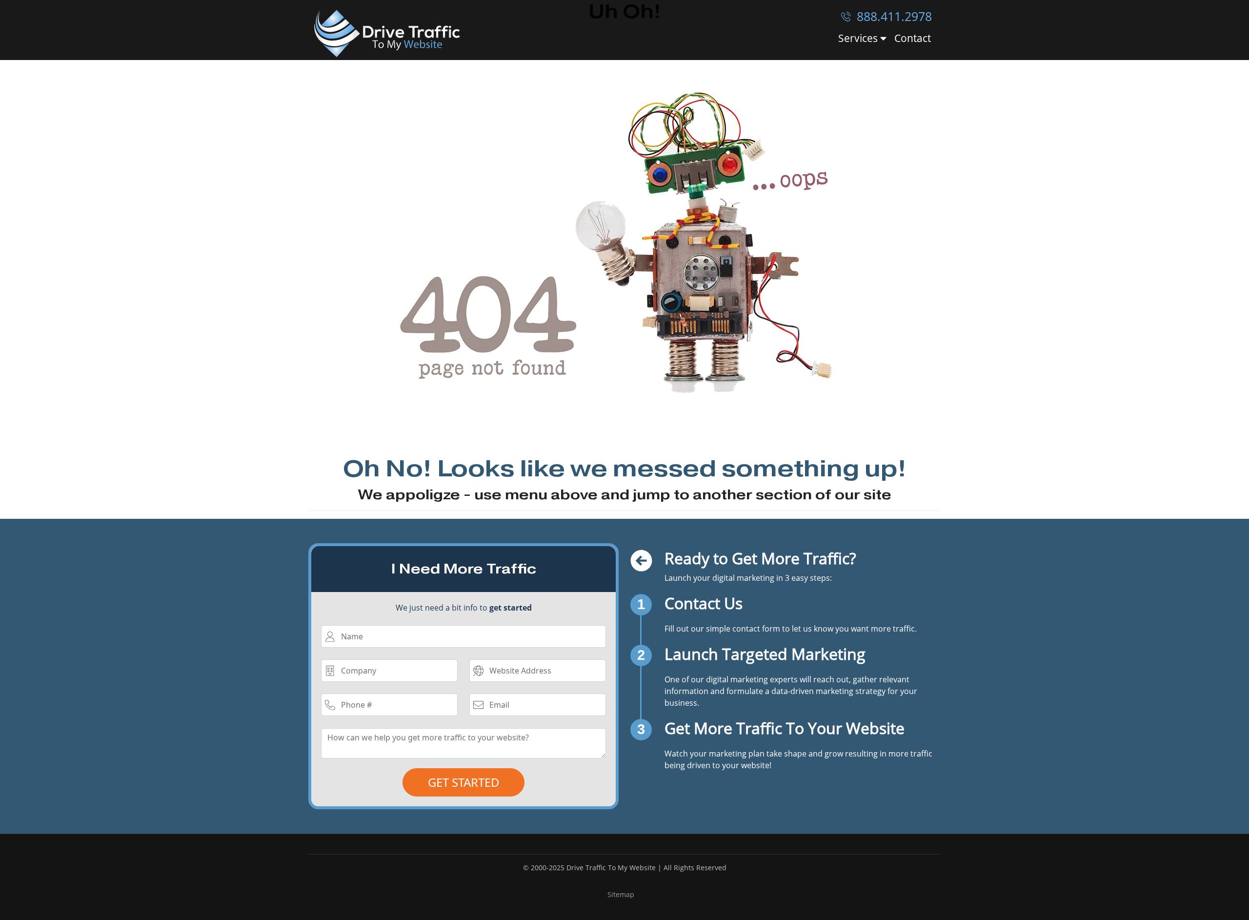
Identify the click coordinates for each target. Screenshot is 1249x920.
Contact (912, 38)
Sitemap (620, 894)
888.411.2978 (892, 16)
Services (859, 38)
